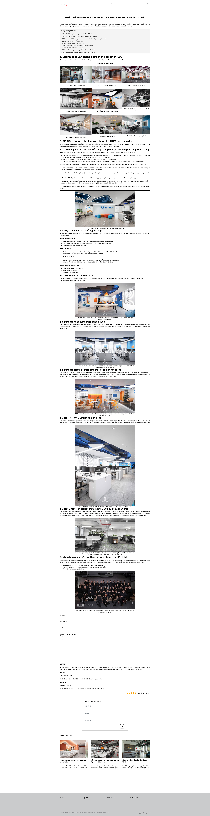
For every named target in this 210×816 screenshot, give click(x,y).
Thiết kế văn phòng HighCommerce (76, 111)
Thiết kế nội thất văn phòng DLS (136, 136)
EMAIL (62, 798)
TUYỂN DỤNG (134, 798)
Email (61, 628)
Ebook (141, 4)
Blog (134, 4)
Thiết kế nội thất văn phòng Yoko (75, 85)
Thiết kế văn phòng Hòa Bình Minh (107, 85)
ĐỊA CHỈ (85, 798)
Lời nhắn (62, 640)
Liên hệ (148, 4)
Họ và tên (62, 615)
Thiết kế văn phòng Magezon (107, 136)
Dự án (128, 4)
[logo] (68, 4)
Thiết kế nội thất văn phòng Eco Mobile (107, 111)
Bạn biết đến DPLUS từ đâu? (68, 634)
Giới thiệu (113, 4)
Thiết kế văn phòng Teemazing (136, 85)
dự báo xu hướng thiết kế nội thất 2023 (93, 157)
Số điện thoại (63, 621)
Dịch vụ (121, 4)
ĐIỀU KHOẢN (110, 798)
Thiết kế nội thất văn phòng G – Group (76, 137)
